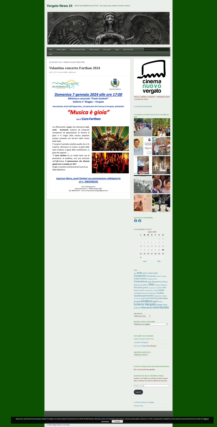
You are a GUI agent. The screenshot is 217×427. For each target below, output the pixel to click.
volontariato (160, 307)
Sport (50, 54)
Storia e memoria (94, 49)
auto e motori (147, 273)
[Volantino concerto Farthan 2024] (88, 134)
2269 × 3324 (68, 72)
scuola (137, 301)
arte (139, 272)
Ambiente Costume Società (77, 49)
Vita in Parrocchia (128, 49)
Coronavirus (140, 281)
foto (151, 284)
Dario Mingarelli (153, 281)
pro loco (146, 298)
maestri (161, 290)
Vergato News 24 (59, 5)
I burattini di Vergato (140, 342)
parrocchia (148, 295)
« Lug (144, 261)
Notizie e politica (61, 49)
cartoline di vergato (161, 276)
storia (160, 302)
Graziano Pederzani (161, 285)
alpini (135, 273)
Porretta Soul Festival (160, 296)
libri (164, 287)
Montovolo (153, 293)
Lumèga (155, 290)
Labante (160, 288)
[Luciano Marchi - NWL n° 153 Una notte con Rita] (161, 165)
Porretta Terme (138, 298)
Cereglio (149, 279)
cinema (154, 279)
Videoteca (146, 307)
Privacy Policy (138, 406)
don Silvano (163, 282)
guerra (145, 287)
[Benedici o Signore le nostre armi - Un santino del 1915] (143, 203)
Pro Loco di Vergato (140, 346)
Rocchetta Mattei (161, 298)
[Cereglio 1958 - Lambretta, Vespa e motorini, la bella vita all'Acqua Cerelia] (161, 184)
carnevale (151, 275)
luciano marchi (139, 290)
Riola (152, 298)
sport (156, 301)
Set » (159, 261)
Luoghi (117, 49)
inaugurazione (152, 288)
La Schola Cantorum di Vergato (144, 402)
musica (160, 292)
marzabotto (138, 293)
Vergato (150, 304)
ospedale (138, 295)
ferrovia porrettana (141, 284)
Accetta (117, 421)
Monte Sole (145, 293)
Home (50, 49)
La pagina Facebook (143, 106)
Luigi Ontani (148, 290)
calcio (155, 273)
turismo (139, 304)
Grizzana (138, 287)
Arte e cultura (107, 49)
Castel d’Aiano (140, 278)
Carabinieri (140, 275)
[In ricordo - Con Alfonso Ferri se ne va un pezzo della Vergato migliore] (143, 146)
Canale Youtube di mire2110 (143, 339)
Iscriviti (138, 392)
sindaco (146, 300)
